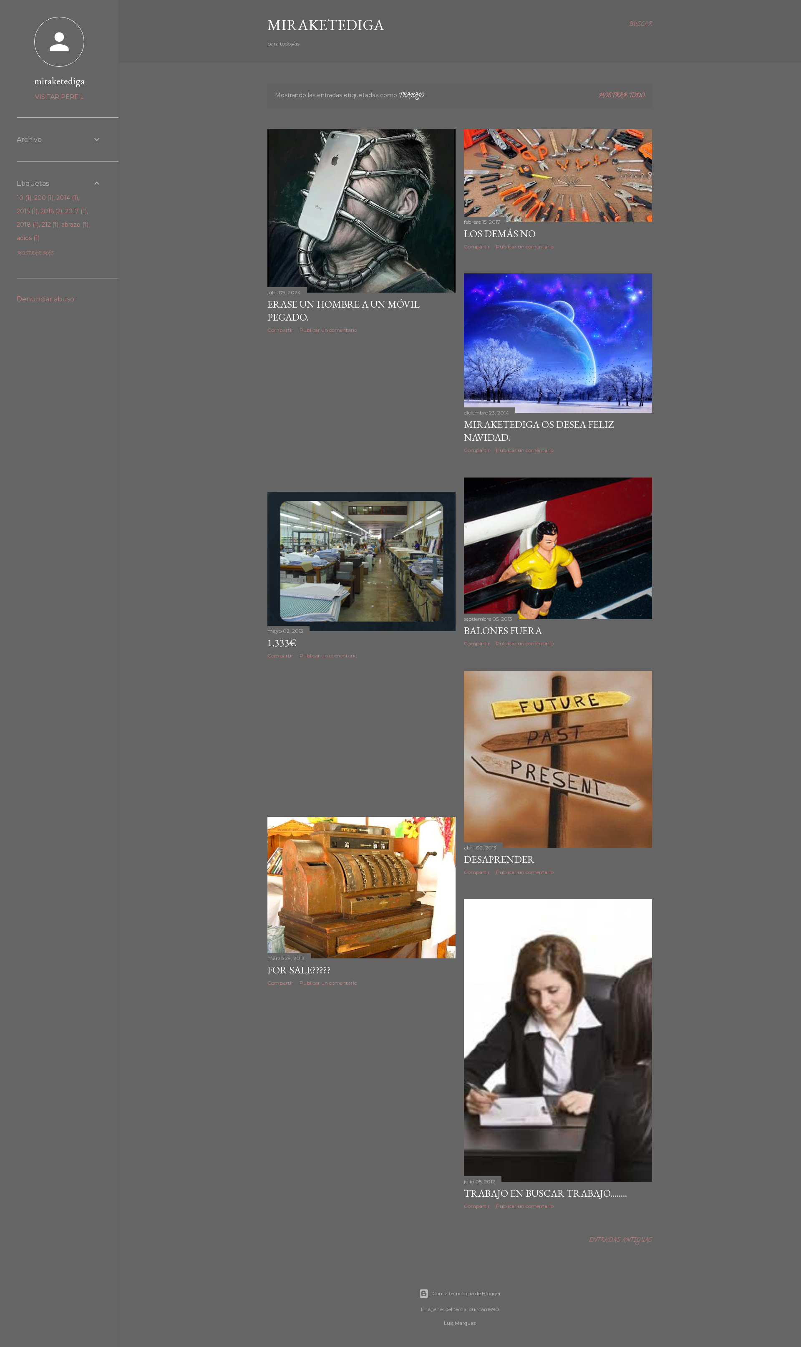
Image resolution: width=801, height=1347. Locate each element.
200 (43, 198)
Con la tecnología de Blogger (466, 1293)
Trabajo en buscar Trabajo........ (545, 1193)
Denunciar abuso (45, 299)
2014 (66, 198)
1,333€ (282, 642)
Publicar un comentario (328, 330)
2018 (27, 224)
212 (49, 224)
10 (23, 198)
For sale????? (299, 969)
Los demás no (500, 233)
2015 (26, 211)
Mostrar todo (622, 96)
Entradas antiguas (620, 1240)
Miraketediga (325, 25)
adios (27, 238)
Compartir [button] (280, 330)
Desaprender (499, 859)
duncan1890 (484, 1309)
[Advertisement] (361, 412)
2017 (75, 211)
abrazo (74, 224)
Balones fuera (503, 630)
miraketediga (59, 80)
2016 (50, 211)
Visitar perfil (59, 97)
